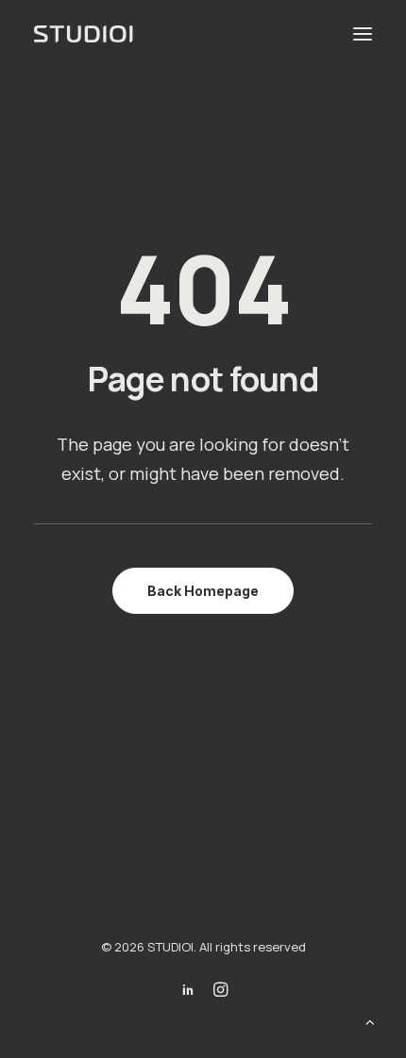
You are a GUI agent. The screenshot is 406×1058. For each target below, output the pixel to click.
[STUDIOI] (85, 33)
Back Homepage (203, 591)
